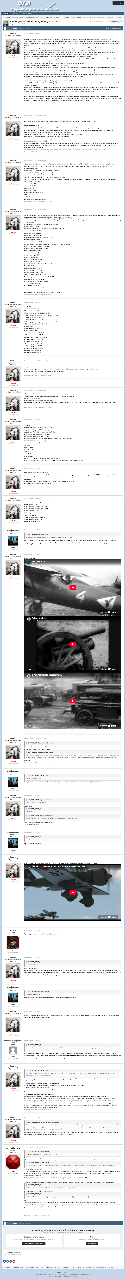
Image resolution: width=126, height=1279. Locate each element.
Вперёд (15, 28)
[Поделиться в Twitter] (7, 1261)
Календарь (15, 13)
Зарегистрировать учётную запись (34, 1243)
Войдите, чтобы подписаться (100, 21)
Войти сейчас (92, 1243)
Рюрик (42, 534)
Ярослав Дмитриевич (47, 1122)
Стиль (66, 1272)
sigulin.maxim (44, 743)
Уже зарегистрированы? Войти (100, 3)
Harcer (42, 962)
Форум (5, 13)
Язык (59, 1272)
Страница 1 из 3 (27, 28)
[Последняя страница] (20, 28)
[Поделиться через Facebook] (4, 1261)
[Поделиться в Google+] (10, 1261)
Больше (119, 17)
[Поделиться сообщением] (121, 33)
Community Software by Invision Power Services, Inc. (63, 1276)
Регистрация (118, 3)
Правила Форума (27, 13)
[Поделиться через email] (14, 1261)
